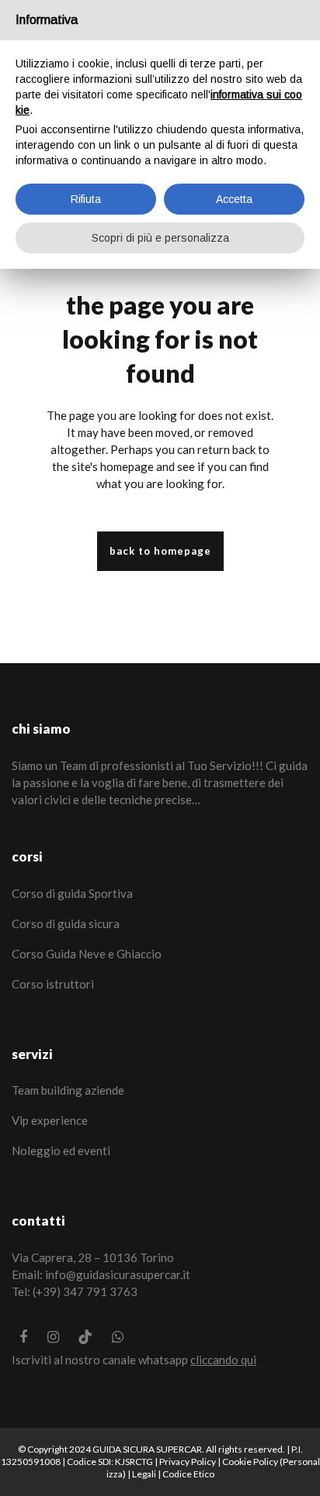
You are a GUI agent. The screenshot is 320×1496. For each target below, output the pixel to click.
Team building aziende (68, 1090)
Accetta (234, 199)
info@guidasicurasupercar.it (117, 1274)
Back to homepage (160, 551)
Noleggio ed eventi (61, 1150)
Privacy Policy (187, 1461)
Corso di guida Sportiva (72, 893)
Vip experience (50, 1120)
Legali (144, 1474)
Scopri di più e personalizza (160, 238)
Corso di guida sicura (66, 923)
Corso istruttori (53, 984)
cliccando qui (223, 1360)
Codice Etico (188, 1474)
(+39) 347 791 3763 (85, 1291)
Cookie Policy (250, 1461)
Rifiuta (86, 199)
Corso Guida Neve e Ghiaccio (87, 954)
